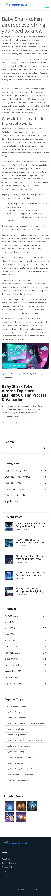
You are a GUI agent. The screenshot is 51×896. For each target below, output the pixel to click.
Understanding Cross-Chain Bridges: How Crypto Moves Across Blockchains (31, 526)
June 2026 (10, 628)
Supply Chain (11, 501)
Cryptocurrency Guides (15, 366)
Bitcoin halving (35, 769)
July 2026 (9, 621)
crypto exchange (14, 740)
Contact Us (6, 875)
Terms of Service (9, 863)
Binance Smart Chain (15, 729)
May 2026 (9, 634)
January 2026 (11, 658)
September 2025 (13, 683)
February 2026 (12, 652)
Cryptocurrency (13, 482)
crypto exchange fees (16, 769)
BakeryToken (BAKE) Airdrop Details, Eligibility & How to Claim (31, 591)
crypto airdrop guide (15, 712)
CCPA (4, 871)
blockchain (11, 746)
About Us (6, 859)
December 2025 (13, 665)
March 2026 (11, 646)
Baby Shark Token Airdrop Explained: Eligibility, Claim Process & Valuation (24, 393)
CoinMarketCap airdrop (16, 735)
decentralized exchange (17, 706)
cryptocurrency (37, 723)
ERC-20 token (25, 746)
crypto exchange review (16, 717)
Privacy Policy (7, 867)
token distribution (14, 757)
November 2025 (13, 671)
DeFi (29, 757)
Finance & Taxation (15, 488)
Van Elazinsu (9, 374)
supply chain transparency (18, 780)
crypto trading (13, 774)
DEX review (28, 774)
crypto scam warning (15, 752)
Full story (7, 422)
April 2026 (10, 640)
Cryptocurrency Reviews (17, 476)
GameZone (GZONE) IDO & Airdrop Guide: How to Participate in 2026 (30, 575)
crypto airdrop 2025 (15, 763)
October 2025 (12, 677)
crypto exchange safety (16, 723)
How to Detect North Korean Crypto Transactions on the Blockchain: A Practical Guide (31, 543)
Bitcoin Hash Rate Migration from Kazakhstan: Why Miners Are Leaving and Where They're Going (31, 560)
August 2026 (11, 615)
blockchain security (33, 740)
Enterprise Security (15, 495)
